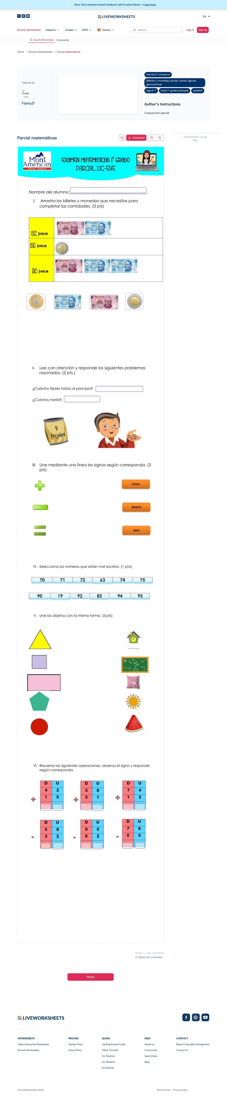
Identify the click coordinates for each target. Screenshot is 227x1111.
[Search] (135, 29)
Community (151, 1050)
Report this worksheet (150, 957)
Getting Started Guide (113, 1044)
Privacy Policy (180, 1089)
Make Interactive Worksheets (33, 1044)
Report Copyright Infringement (192, 1044)
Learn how (150, 4)
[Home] (116, 16)
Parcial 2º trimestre (158, 74)
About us (149, 1044)
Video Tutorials (110, 1050)
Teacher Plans (75, 1044)
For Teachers (108, 1055)
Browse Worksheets (29, 29)
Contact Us (182, 1050)
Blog (147, 1061)
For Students (109, 1061)
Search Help (151, 1055)
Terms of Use (163, 1089)
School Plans (75, 1050)
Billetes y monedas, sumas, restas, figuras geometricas (171, 82)
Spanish (197, 90)
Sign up (202, 29)
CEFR (85, 29)
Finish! (90, 977)
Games (106, 29)
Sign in (190, 29)
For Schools (108, 1067)
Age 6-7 (151, 90)
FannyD (28, 103)
